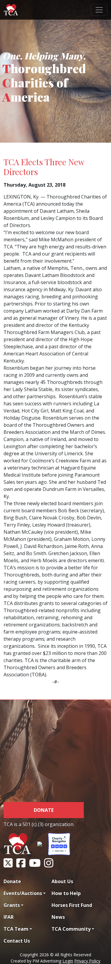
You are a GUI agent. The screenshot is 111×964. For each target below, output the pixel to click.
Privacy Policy (87, 961)
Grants (12, 905)
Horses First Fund (72, 905)
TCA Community (71, 929)
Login (67, 961)
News (58, 917)
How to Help (66, 893)
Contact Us (17, 941)
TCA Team (16, 929)
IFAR (9, 917)
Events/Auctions (23, 893)
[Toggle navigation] (99, 10)
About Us (62, 881)
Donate (44, 810)
